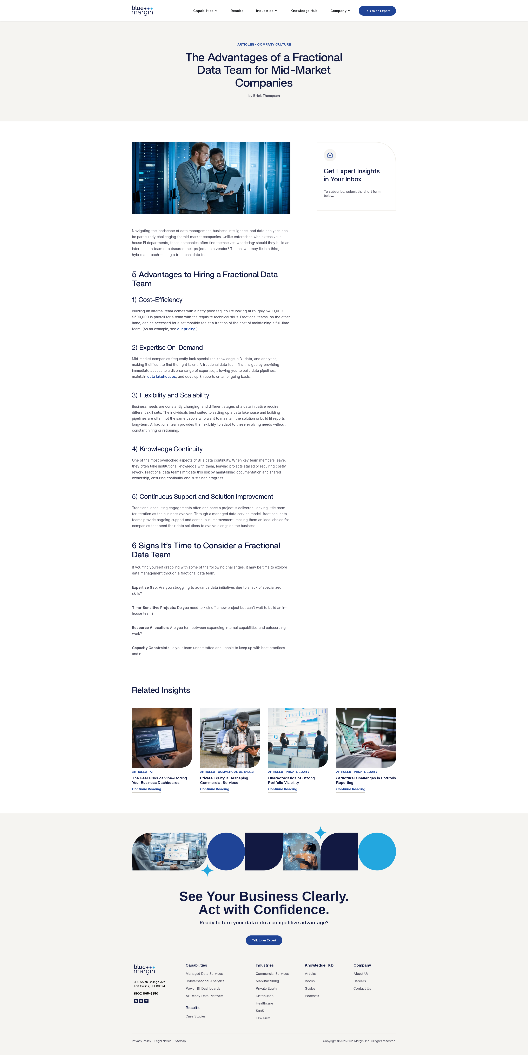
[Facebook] (136, 1001)
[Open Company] (349, 10)
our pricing (186, 329)
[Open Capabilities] (216, 10)
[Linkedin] (141, 1001)
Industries (265, 965)
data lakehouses (161, 377)
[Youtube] (146, 1001)
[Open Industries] (276, 10)
